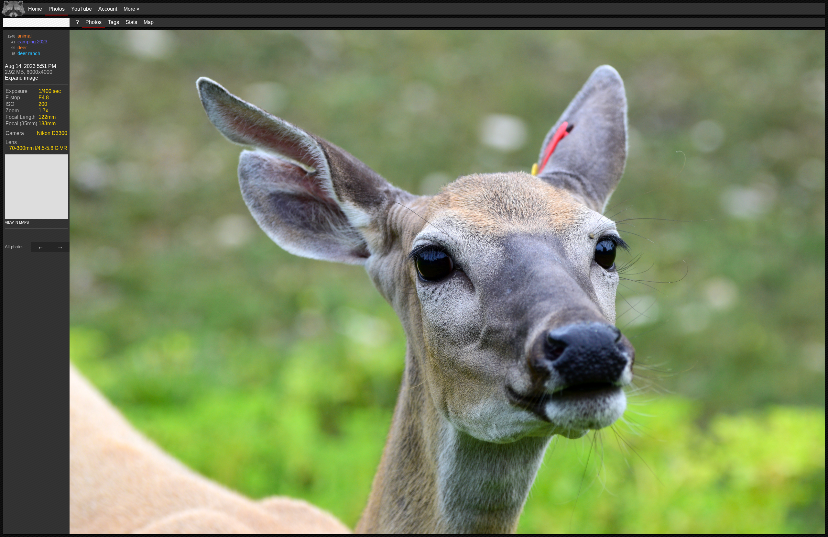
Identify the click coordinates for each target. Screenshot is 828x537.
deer (22, 47)
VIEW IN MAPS (17, 222)
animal (24, 36)
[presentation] (36, 22)
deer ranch (28, 53)
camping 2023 (32, 41)
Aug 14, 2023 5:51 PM (30, 66)
